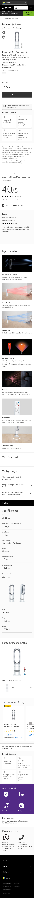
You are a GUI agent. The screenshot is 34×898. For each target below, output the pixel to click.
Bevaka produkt (17, 95)
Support (5, 866)
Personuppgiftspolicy (7, 883)
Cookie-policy (17, 883)
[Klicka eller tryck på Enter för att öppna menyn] (3, 8)
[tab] (4, 74)
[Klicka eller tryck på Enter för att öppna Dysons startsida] (8, 8)
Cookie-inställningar (7, 886)
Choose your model (28, 13)
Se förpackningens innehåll (10, 70)
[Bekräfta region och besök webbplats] (31, 2)
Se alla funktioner (7, 68)
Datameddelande (7, 889)
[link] (12, 205)
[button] (17, 478)
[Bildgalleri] (3, 37)
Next (30, 723)
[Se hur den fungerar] (3, 32)
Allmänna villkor (17, 886)
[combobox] (14, 3)
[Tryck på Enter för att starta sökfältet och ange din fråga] (21, 8)
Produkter (5, 861)
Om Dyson (6, 872)
